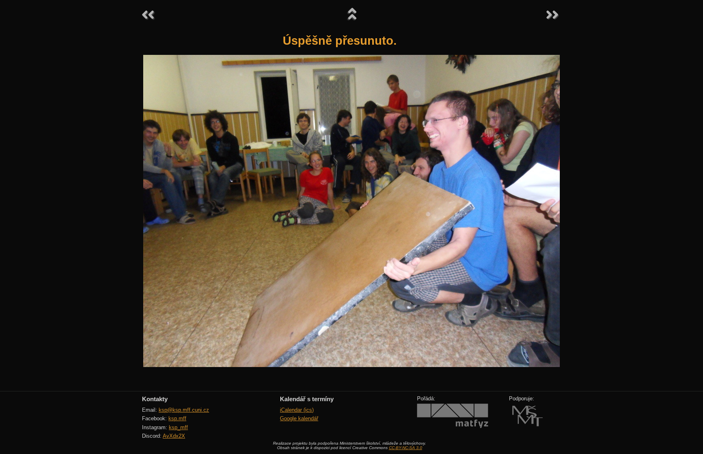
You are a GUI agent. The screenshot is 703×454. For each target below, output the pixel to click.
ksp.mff (177, 418)
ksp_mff (178, 427)
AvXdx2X (174, 436)
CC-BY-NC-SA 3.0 (405, 447)
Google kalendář (299, 418)
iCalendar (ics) (297, 410)
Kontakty (155, 398)
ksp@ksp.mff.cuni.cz (184, 410)
